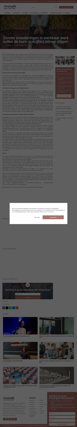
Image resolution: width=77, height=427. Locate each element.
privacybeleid (50, 212)
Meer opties (37, 217)
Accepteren (53, 217)
